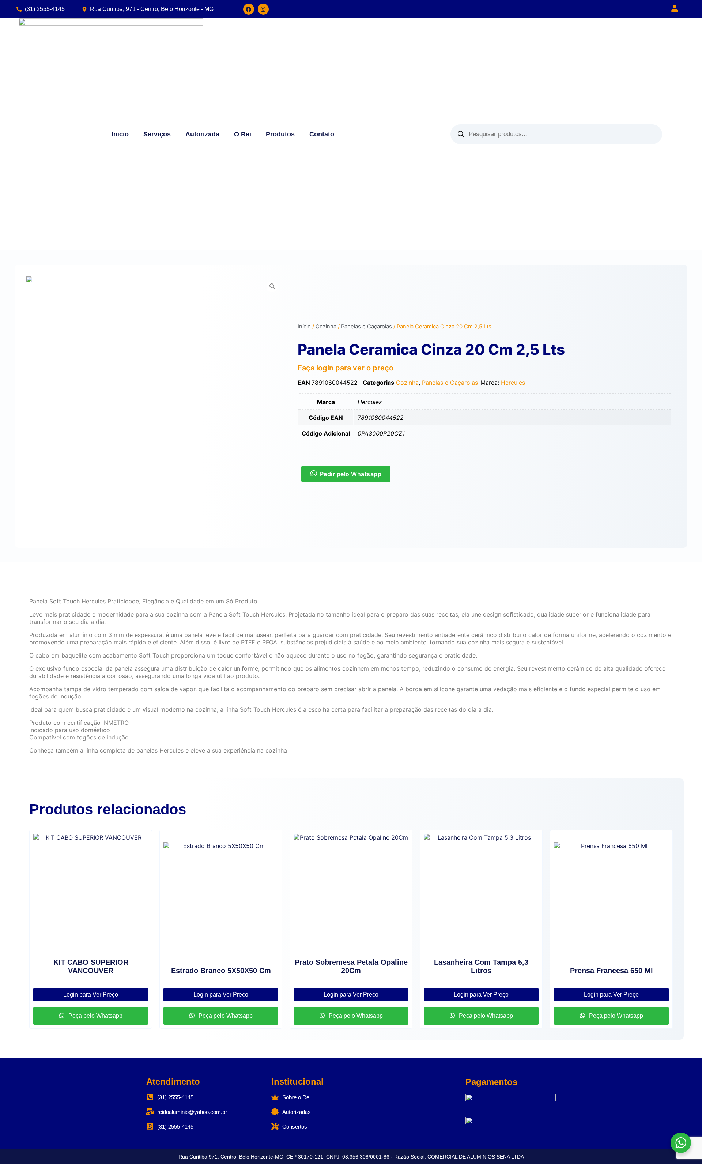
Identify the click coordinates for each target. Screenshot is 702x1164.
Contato (321, 134)
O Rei (242, 134)
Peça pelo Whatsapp (94, 1016)
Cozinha (326, 326)
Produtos (280, 134)
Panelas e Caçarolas (366, 326)
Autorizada (202, 134)
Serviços (157, 134)
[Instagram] (263, 9)
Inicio (120, 134)
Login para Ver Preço (90, 994)
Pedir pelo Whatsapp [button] (351, 474)
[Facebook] (248, 9)
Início (304, 326)
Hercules (513, 382)
